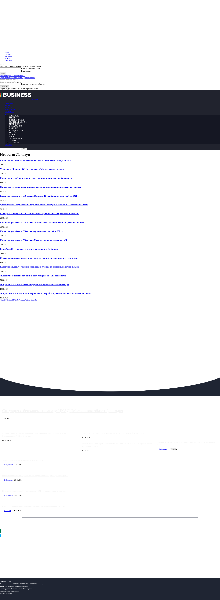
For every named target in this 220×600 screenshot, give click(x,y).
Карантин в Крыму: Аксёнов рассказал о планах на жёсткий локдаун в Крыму (39, 267)
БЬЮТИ (12, 118)
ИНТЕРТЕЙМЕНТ (16, 120)
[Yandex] (28, 569)
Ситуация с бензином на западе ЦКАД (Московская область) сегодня (62, 410)
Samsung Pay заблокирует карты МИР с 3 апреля (22, 460)
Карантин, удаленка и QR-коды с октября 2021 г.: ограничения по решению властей (42, 222)
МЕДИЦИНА (14, 124)
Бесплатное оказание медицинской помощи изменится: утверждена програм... (35, 476)
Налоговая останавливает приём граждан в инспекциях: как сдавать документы (40, 187)
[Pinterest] (2, 569)
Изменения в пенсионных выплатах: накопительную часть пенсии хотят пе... (34, 506)
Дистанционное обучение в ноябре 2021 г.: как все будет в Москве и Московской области (44, 204)
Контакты (8, 60)
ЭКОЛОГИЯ (14, 143)
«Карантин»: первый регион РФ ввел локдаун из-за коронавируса (33, 276)
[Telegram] (15, 569)
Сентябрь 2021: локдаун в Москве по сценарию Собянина (29, 249)
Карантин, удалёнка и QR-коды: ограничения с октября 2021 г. (31, 231)
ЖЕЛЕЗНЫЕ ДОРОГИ (18, 122)
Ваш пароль (25, 71)
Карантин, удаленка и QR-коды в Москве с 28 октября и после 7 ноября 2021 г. (39, 196)
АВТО (7, 105)
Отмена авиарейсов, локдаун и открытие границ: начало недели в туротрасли (39, 258)
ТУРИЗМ (12, 140)
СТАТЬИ (8, 145)
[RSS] (9, 569)
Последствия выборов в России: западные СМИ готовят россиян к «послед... (34, 491)
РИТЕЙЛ (12, 132)
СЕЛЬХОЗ (13, 134)
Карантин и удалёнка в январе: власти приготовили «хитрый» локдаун (36, 178)
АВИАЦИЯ (14, 116)
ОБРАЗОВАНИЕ (15, 126)
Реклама (8, 54)
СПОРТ (12, 136)
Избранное (163, 449)
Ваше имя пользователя (30, 69)
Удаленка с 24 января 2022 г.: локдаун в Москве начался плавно (32, 169)
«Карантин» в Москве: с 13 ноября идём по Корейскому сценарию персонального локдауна (45, 293)
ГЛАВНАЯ (9, 103)
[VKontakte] (22, 569)
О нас (7, 52)
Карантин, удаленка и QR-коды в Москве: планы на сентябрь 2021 (33, 240)
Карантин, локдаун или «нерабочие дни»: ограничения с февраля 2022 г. (36, 160)
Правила (8, 58)
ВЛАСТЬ (8, 107)
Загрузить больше (163, 430)
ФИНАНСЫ (9, 112)
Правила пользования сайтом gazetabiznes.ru (17, 78)
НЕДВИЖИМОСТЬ (12, 110)
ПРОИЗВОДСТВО (16, 130)
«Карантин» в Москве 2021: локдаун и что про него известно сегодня (34, 284)
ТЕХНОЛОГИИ (15, 138)
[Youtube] (35, 569)
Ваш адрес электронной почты (33, 84)
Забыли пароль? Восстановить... (12, 76)
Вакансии (8, 56)
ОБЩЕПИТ (13, 128)
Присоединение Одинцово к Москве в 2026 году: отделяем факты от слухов (113, 433)
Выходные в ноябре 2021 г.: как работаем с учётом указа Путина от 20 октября (39, 213)
